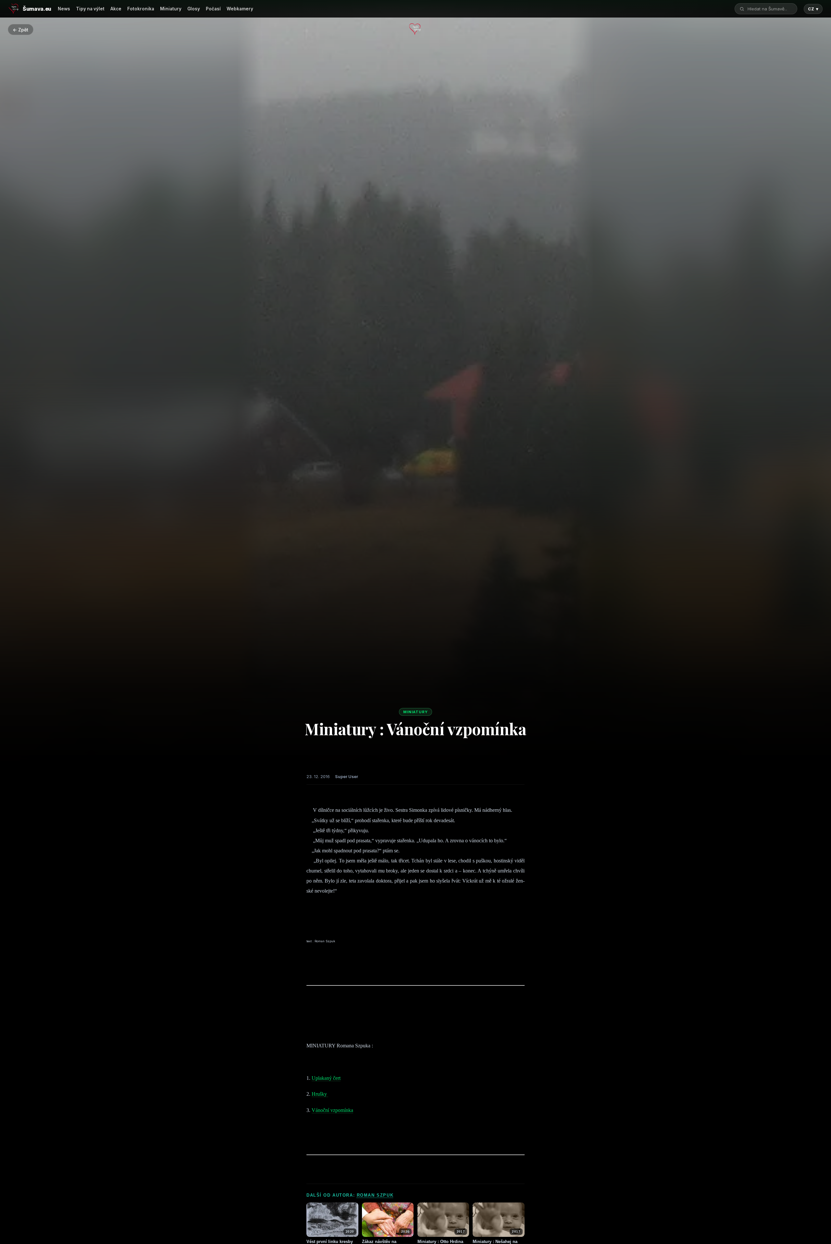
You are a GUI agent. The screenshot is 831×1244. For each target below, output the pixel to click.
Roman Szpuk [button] (375, 1195)
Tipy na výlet (90, 8)
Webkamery (240, 8)
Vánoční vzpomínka (332, 1110)
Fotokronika (140, 8)
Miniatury (170, 8)
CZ (813, 8)
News (64, 8)
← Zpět (20, 29)
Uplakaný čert (326, 1078)
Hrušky (320, 1094)
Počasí (213, 8)
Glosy (193, 8)
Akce (115, 8)
